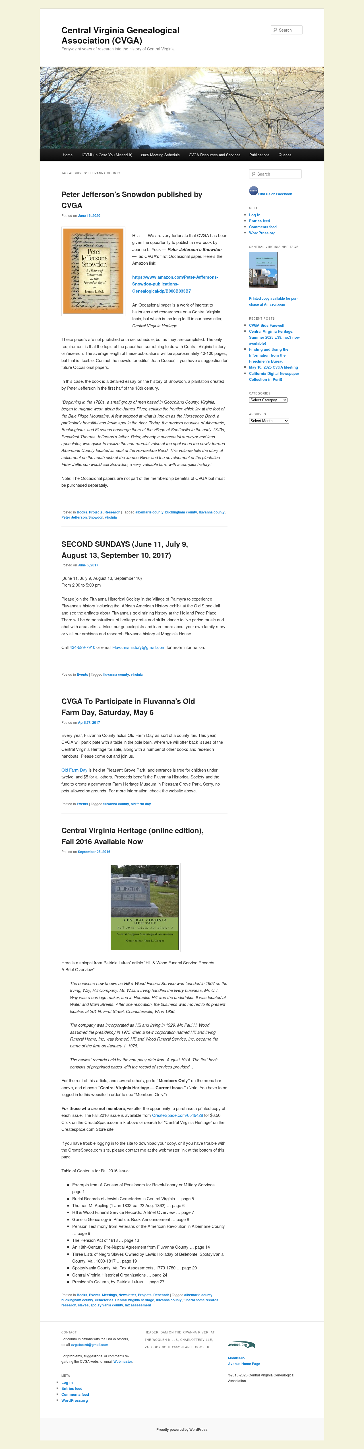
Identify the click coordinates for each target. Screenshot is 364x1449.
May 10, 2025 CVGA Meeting (273, 367)
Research (112, 512)
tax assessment (138, 1305)
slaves (83, 1305)
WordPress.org (262, 232)
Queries (285, 154)
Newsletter (127, 1294)
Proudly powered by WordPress (182, 1429)
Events (82, 674)
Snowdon (95, 517)
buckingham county (181, 512)
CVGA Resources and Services (215, 154)
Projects (96, 512)
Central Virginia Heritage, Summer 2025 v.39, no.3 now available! (274, 337)
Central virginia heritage (134, 1299)
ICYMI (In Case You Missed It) (107, 154)
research (68, 1305)
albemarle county (149, 512)
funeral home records (200, 1299)
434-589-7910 (82, 647)
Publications (259, 154)
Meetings (109, 1294)
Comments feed (263, 226)
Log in (254, 214)
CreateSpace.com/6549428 (177, 1115)
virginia (111, 517)
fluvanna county (212, 512)
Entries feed (259, 220)
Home (68, 154)
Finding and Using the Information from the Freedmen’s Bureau (268, 355)
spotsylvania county (106, 1305)
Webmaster (122, 1361)
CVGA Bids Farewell (266, 325)
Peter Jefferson (74, 517)
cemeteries (104, 1299)
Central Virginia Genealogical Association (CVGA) (120, 35)
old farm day (141, 803)
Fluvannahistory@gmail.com (139, 647)
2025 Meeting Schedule (160, 154)
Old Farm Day (74, 770)
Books (82, 512)
